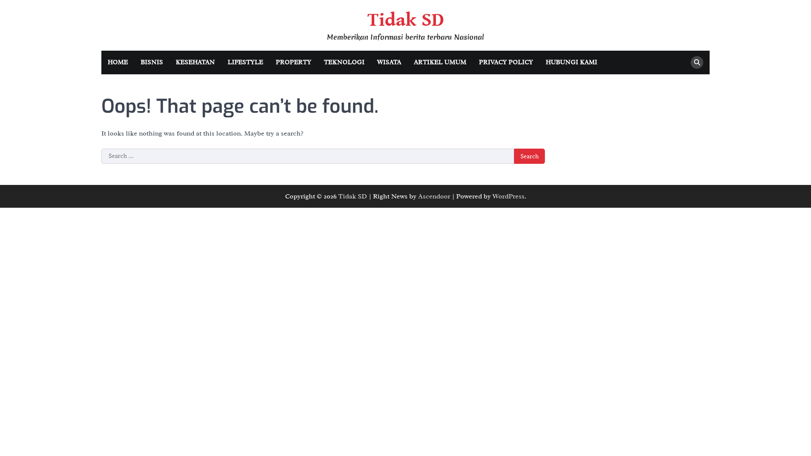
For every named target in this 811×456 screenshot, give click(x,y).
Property (293, 62)
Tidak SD (405, 20)
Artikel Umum (440, 62)
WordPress (509, 196)
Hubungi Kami (571, 62)
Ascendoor (434, 196)
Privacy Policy (506, 62)
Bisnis (152, 62)
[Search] (697, 62)
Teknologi (344, 62)
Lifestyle (245, 62)
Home (118, 62)
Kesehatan (195, 62)
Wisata (389, 62)
